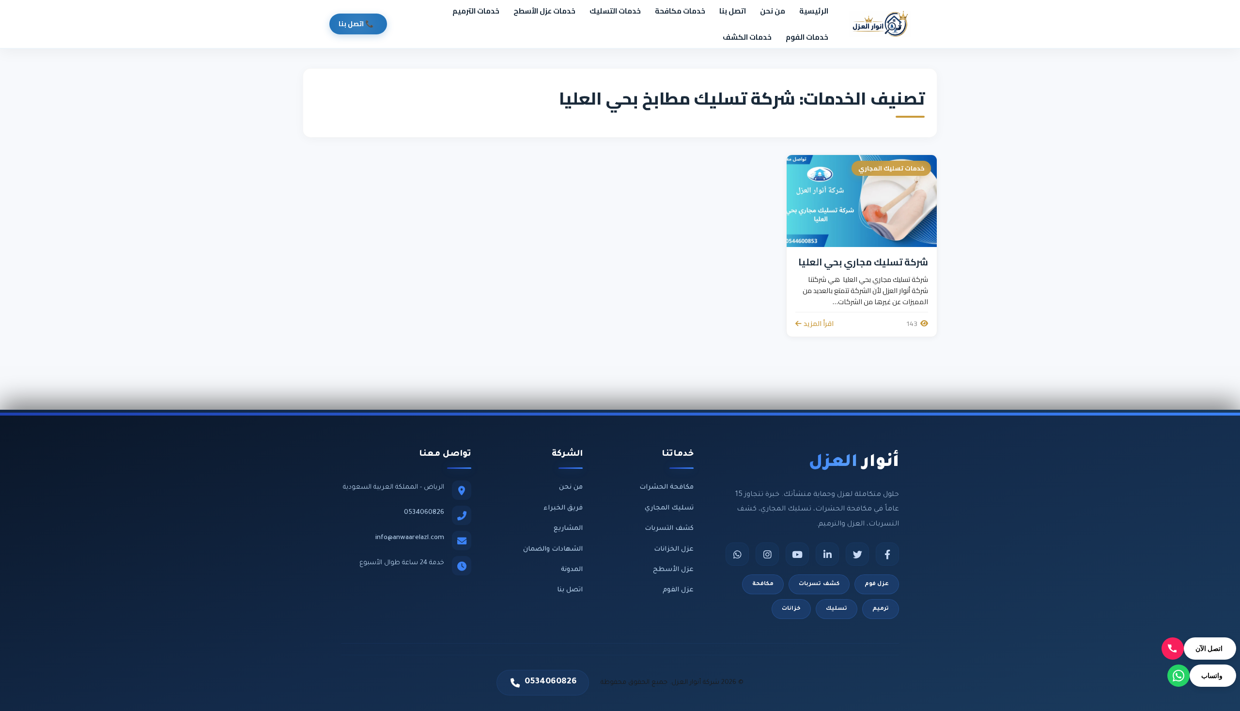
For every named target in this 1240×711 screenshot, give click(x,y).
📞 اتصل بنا (356, 23)
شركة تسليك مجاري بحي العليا (863, 262)
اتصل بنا (732, 11)
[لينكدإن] (827, 554)
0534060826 (424, 512)
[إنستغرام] (767, 554)
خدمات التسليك (615, 11)
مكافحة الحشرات (666, 487)
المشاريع (568, 528)
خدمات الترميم (475, 11)
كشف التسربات (669, 528)
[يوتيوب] (797, 554)
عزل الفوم (678, 590)
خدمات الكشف (747, 37)
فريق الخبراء (563, 508)
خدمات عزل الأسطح (544, 11)
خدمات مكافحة (680, 11)
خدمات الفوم (807, 37)
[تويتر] (857, 554)
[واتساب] (737, 554)
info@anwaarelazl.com (409, 537)
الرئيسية (813, 11)
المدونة (572, 569)
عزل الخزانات (674, 549)
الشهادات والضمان (553, 549)
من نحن (772, 11)
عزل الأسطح (673, 569)
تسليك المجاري (669, 508)
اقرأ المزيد (819, 323)
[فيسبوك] (887, 554)
